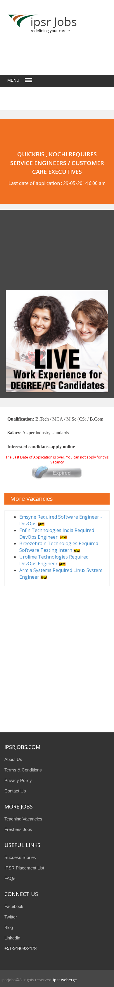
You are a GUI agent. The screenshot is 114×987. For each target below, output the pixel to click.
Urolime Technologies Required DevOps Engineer (54, 560)
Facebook (13, 906)
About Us (13, 759)
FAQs (9, 878)
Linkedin (12, 937)
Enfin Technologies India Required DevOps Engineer (56, 533)
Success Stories (20, 857)
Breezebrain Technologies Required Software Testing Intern (58, 546)
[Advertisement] (42, 252)
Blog (8, 927)
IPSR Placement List (24, 867)
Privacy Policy (18, 780)
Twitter (10, 916)
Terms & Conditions (23, 769)
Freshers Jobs (18, 829)
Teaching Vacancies (23, 818)
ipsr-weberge (65, 979)
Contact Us (15, 790)
